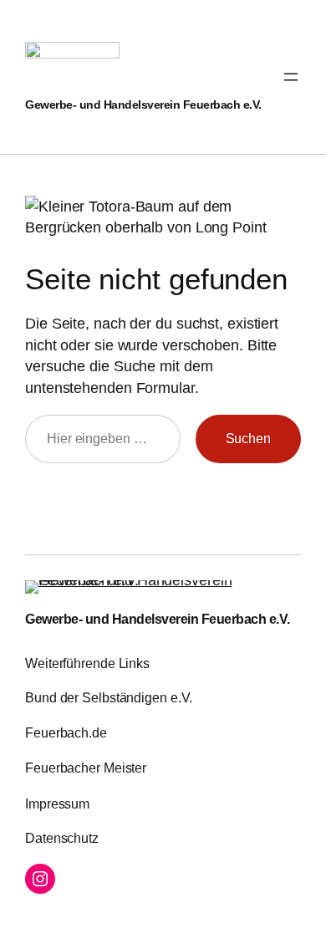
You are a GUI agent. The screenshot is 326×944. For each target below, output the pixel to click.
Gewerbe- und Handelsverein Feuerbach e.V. (143, 104)
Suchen (248, 438)
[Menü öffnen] (291, 77)
